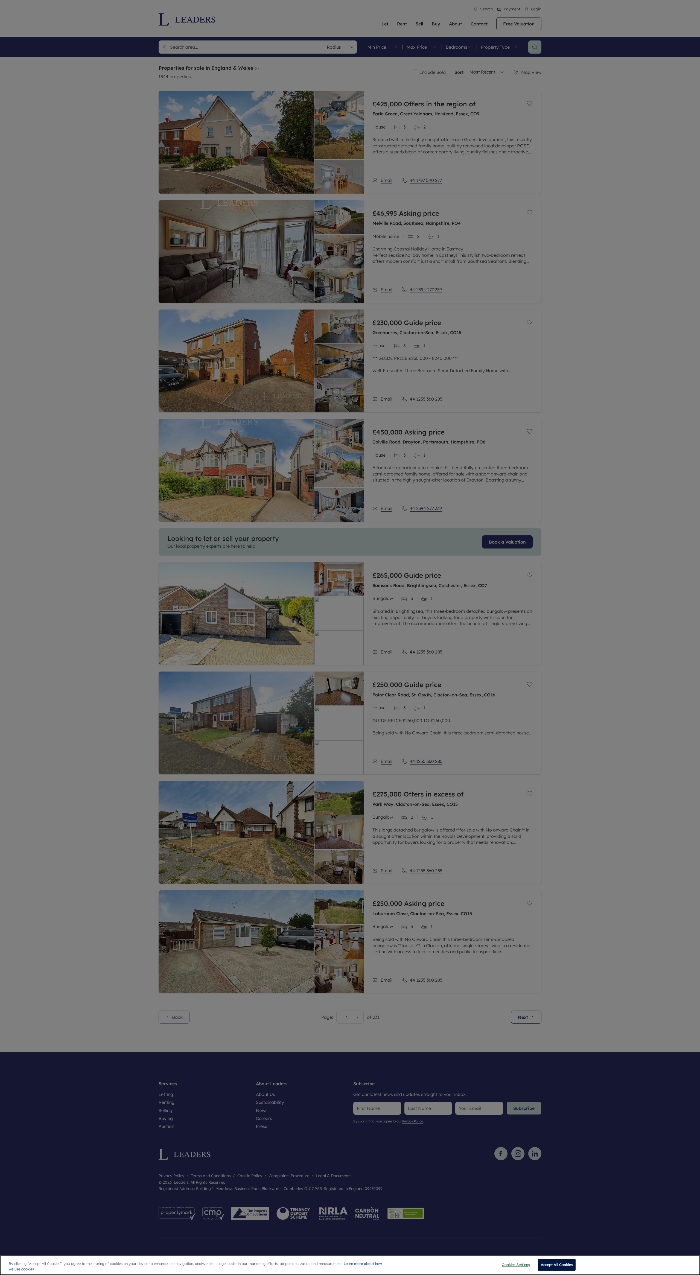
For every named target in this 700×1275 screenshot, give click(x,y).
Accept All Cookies (557, 1264)
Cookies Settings (516, 1264)
